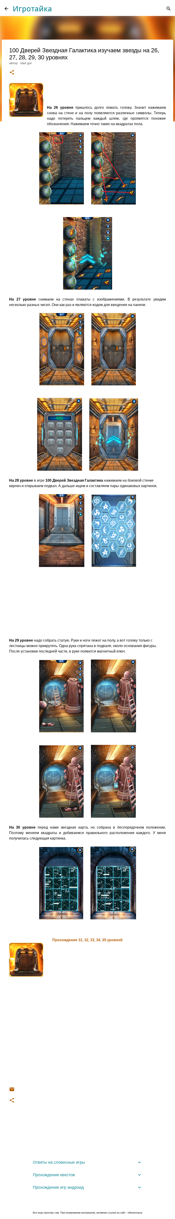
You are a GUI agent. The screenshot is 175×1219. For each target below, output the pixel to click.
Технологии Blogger (90, 1203)
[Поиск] (168, 8)
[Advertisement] (87, 606)
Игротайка (32, 8)
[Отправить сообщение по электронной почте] (12, 1091)
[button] (12, 73)
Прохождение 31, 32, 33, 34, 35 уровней (87, 940)
